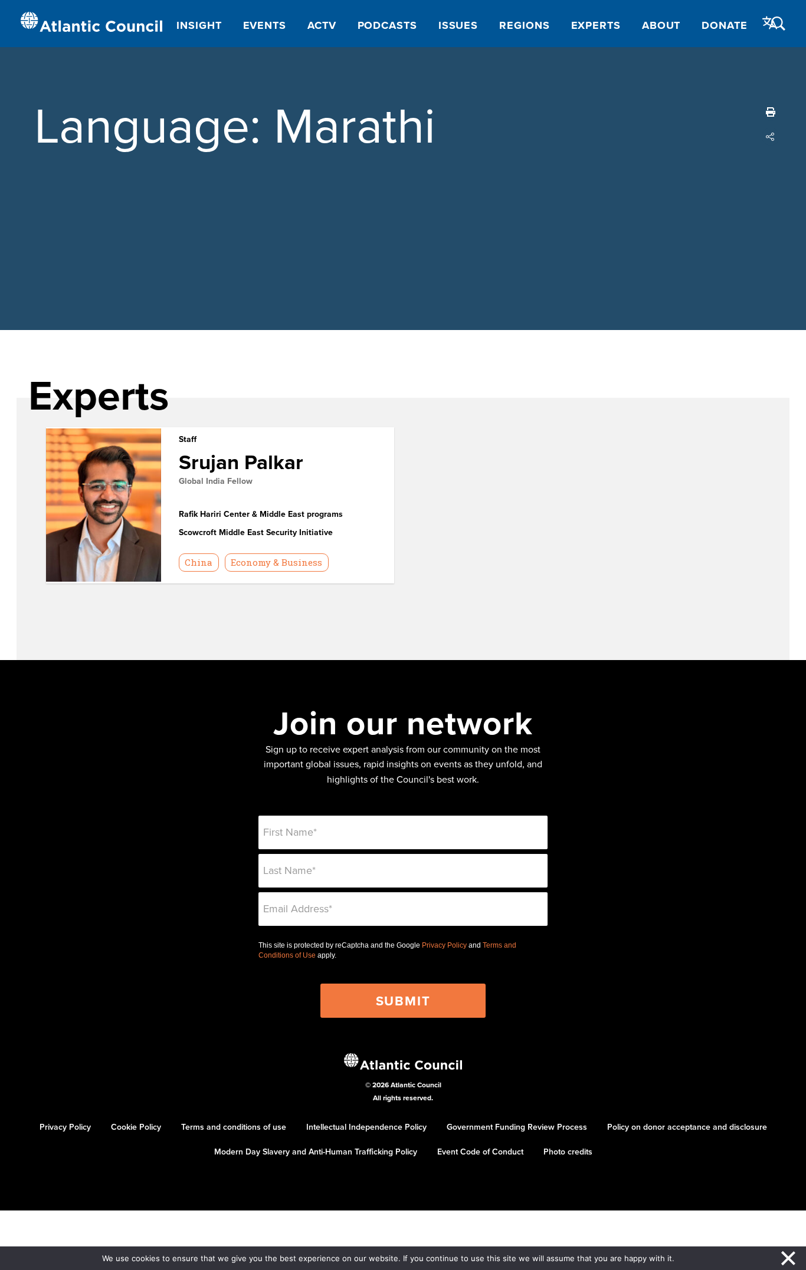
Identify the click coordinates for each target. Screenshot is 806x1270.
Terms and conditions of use (233, 1127)
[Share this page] (770, 137)
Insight (198, 25)
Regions (524, 25)
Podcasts (387, 25)
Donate (724, 25)
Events (264, 25)
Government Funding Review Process (517, 1127)
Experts (596, 25)
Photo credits (567, 1151)
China (198, 562)
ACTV (321, 25)
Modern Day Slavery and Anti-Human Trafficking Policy (315, 1151)
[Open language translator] (770, 23)
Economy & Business (276, 562)
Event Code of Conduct (480, 1151)
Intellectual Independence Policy (366, 1127)
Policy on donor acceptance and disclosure (687, 1127)
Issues (458, 25)
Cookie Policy (136, 1127)
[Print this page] (770, 112)
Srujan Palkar (241, 462)
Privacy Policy (444, 945)
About (661, 25)
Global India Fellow (216, 481)
